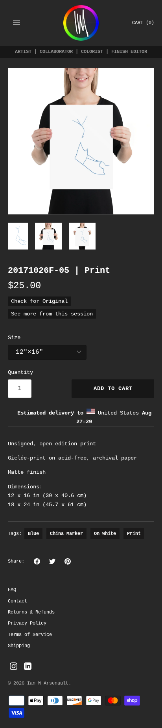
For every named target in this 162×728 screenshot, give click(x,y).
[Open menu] (16, 23)
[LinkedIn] (27, 666)
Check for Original (39, 301)
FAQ (12, 590)
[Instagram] (13, 666)
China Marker (66, 534)
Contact (17, 601)
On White (105, 534)
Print (134, 534)
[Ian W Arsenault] (81, 23)
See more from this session (52, 314)
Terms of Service (30, 635)
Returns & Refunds (31, 612)
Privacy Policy (27, 623)
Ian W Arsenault (47, 683)
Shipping (19, 646)
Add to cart (113, 388)
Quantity (20, 372)
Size (14, 337)
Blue (33, 534)
